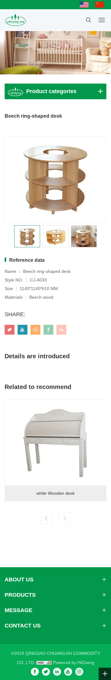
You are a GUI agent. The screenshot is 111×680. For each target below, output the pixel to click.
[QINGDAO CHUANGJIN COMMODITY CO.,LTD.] (15, 20)
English (86, 4)
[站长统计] (44, 662)
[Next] (65, 518)
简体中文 (101, 4)
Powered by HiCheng (73, 662)
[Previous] (46, 518)
